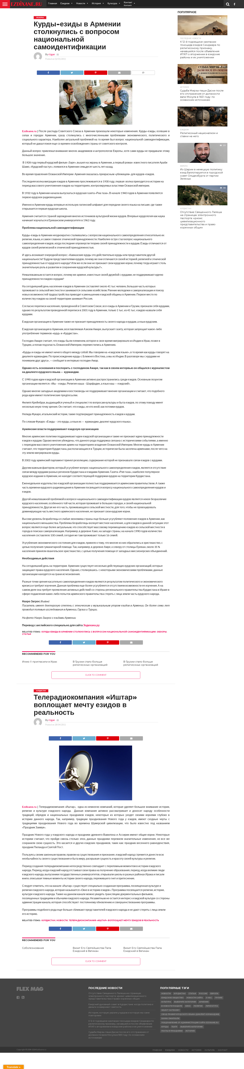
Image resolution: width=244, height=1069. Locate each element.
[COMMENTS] (143, 71)
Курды (164, 1027)
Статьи (26, 634)
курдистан (48, 920)
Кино (188, 1006)
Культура (112, 3)
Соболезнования (33, 948)
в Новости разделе (171, 1006)
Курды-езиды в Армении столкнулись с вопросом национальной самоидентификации (98, 632)
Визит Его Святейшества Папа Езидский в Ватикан (92, 950)
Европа (214, 993)
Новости (80, 3)
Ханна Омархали (170, 1018)
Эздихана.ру (91, 625)
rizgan (51, 54)
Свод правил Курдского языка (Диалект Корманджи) (190, 1014)
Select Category (170, 1010)
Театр (174, 1027)
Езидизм (65, 3)
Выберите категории (185, 1002)
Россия (203, 993)
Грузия (218, 998)
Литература (212, 1006)
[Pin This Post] (95, 71)
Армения (203, 1002)
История (96, 3)
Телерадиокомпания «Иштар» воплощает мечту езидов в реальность (114, 920)
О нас (209, 998)
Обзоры (162, 632)
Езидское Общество (172, 998)
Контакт (222, 1050)
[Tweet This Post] (72, 71)
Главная (52, 3)
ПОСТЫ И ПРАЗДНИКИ (171, 1031)
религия (198, 1006)
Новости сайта (195, 998)
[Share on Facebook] (48, 71)
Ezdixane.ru (29, 131)
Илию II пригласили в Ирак (39, 661)
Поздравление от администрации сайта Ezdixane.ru (189, 1023)
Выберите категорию (191, 1027)
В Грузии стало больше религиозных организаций (90, 663)
